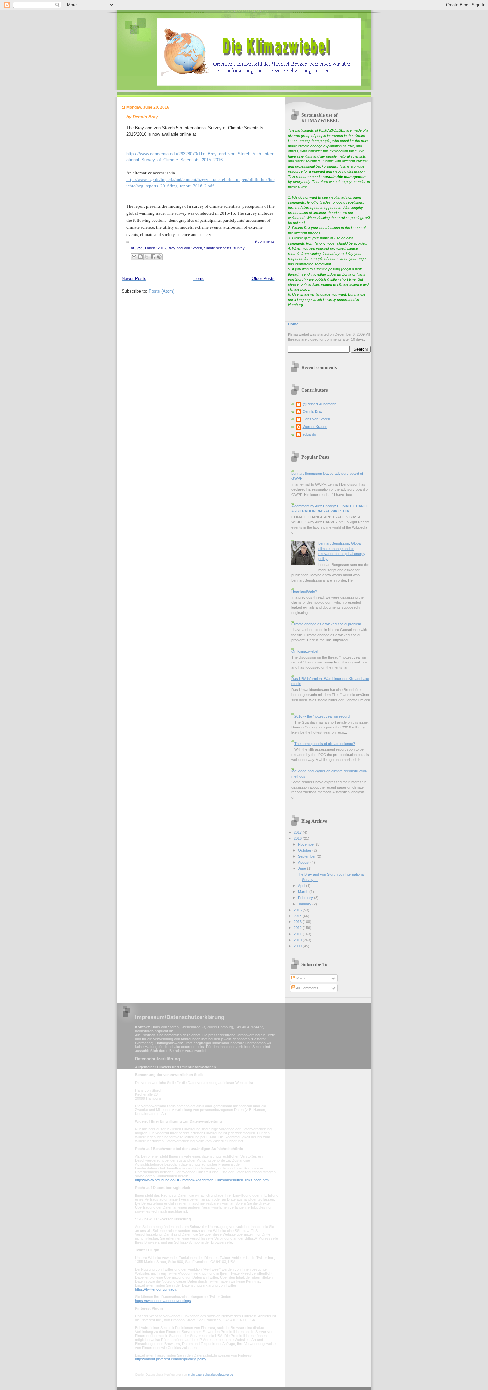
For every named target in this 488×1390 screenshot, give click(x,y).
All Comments (306, 988)
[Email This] (134, 256)
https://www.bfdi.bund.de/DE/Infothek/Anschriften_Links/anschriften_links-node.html (202, 1180)
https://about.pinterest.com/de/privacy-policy (170, 1359)
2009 (298, 946)
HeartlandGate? (304, 591)
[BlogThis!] (140, 256)
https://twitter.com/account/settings (163, 1301)
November (307, 844)
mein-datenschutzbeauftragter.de (210, 1374)
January (305, 904)
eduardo (309, 434)
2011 (298, 934)
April (302, 886)
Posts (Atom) (161, 291)
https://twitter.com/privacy (155, 1289)
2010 (298, 940)
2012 (298, 928)
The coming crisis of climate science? (324, 744)
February (306, 898)
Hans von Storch (316, 419)
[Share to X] (146, 256)
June (302, 868)
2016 (298, 838)
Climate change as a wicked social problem (326, 624)
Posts (300, 978)
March (303, 892)
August (304, 862)
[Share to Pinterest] (159, 256)
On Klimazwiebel (304, 651)
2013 (298, 922)
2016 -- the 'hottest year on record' (322, 716)
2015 (298, 910)
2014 (298, 916)
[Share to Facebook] (153, 256)
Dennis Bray (313, 411)
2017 (298, 832)
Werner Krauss (315, 427)
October (305, 850)
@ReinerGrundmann (319, 404)
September (307, 856)
